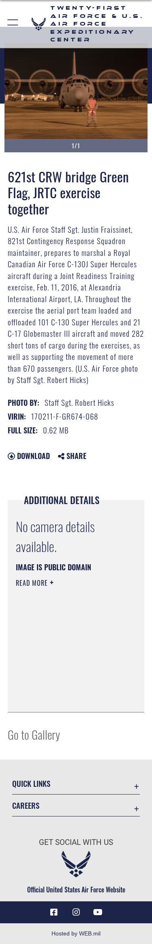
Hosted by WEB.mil (76, 933)
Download (32, 455)
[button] (13, 24)
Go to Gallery (34, 734)
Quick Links (31, 783)
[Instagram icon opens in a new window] (76, 912)
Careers (25, 805)
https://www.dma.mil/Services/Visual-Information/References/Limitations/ (65, 685)
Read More (33, 583)
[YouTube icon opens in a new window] (98, 912)
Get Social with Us (76, 842)
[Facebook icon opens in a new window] (54, 912)
